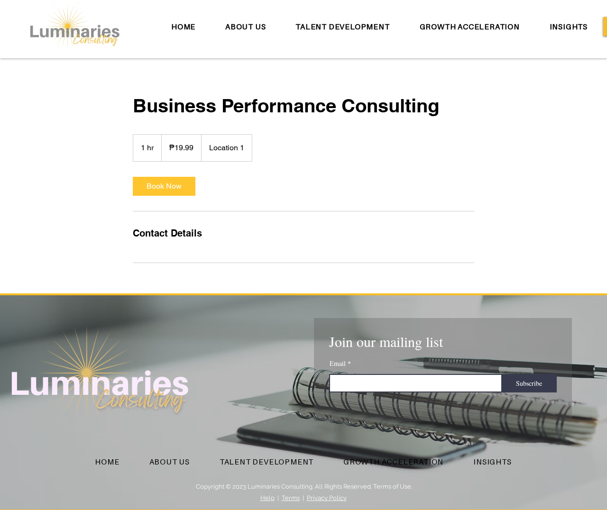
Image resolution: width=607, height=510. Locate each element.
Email (338, 363)
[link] (164, 186)
